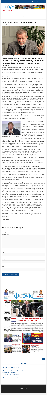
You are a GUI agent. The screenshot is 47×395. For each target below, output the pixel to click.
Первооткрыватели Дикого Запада (10, 367)
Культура (21, 388)
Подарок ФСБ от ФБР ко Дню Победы (11, 374)
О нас (39, 4)
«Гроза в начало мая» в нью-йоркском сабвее (13, 377)
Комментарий (6, 234)
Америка (27, 386)
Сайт (3, 266)
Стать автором (41, 9)
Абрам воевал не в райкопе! (9, 372)
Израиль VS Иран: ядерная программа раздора (13, 370)
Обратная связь (41, 6)
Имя (3, 252)
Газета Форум (5, 390)
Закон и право (33, 386)
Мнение (16, 386)
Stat (20, 390)
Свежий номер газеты (9, 386)
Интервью (22, 386)
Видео (26, 388)
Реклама (40, 12)
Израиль (39, 386)
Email (3, 259)
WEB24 (18, 390)
